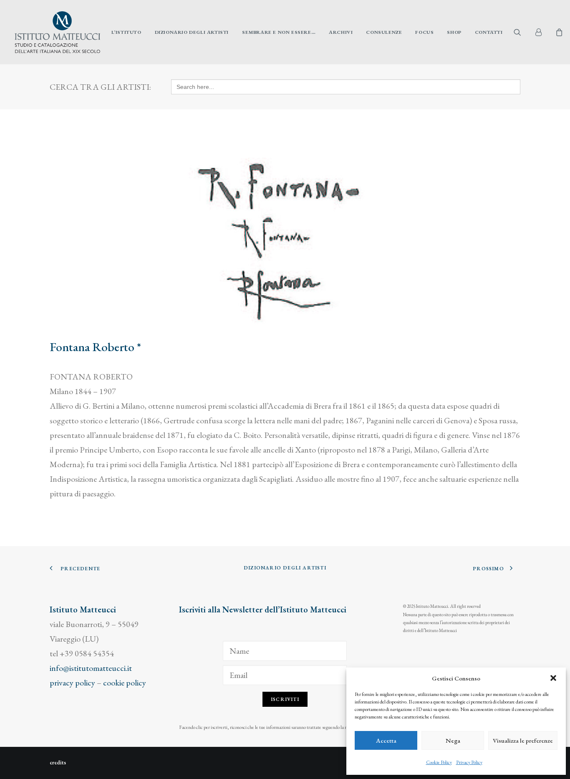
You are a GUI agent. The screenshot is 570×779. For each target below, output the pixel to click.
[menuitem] (126, 32)
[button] (553, 678)
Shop (454, 32)
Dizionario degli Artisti (192, 32)
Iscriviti (285, 699)
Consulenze (384, 32)
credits (58, 762)
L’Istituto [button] (126, 32)
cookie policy (124, 682)
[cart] (558, 32)
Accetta (386, 740)
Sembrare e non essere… (278, 32)
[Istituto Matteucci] (57, 32)
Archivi (341, 32)
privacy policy (72, 682)
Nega (453, 740)
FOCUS (424, 32)
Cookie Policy (439, 762)
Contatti (489, 32)
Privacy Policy (469, 762)
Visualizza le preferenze (523, 740)
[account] (542, 32)
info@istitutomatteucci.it (91, 668)
